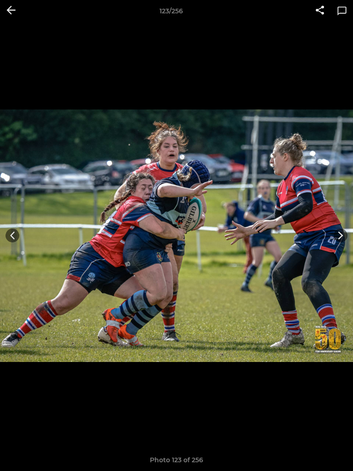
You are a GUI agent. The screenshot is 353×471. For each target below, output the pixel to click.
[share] (319, 11)
